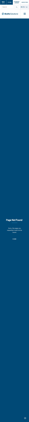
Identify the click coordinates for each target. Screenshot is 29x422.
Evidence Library (16, 2)
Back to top (23, 419)
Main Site (3, 2)
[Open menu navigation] (24, 14)
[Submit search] (17, 7)
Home (14, 239)
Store (10, 2)
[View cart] (27, 7)
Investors (25, 2)
